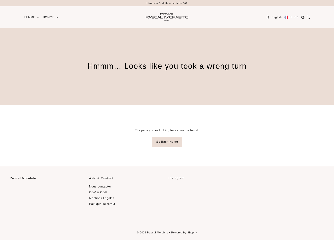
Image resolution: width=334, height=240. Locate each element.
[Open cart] (309, 17)
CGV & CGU (98, 192)
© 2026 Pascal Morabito (152, 232)
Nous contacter (100, 186)
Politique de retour (102, 203)
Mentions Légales (101, 198)
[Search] (267, 17)
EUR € (294, 17)
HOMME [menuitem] (49, 17)
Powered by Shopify (184, 232)
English (277, 17)
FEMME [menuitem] (30, 17)
